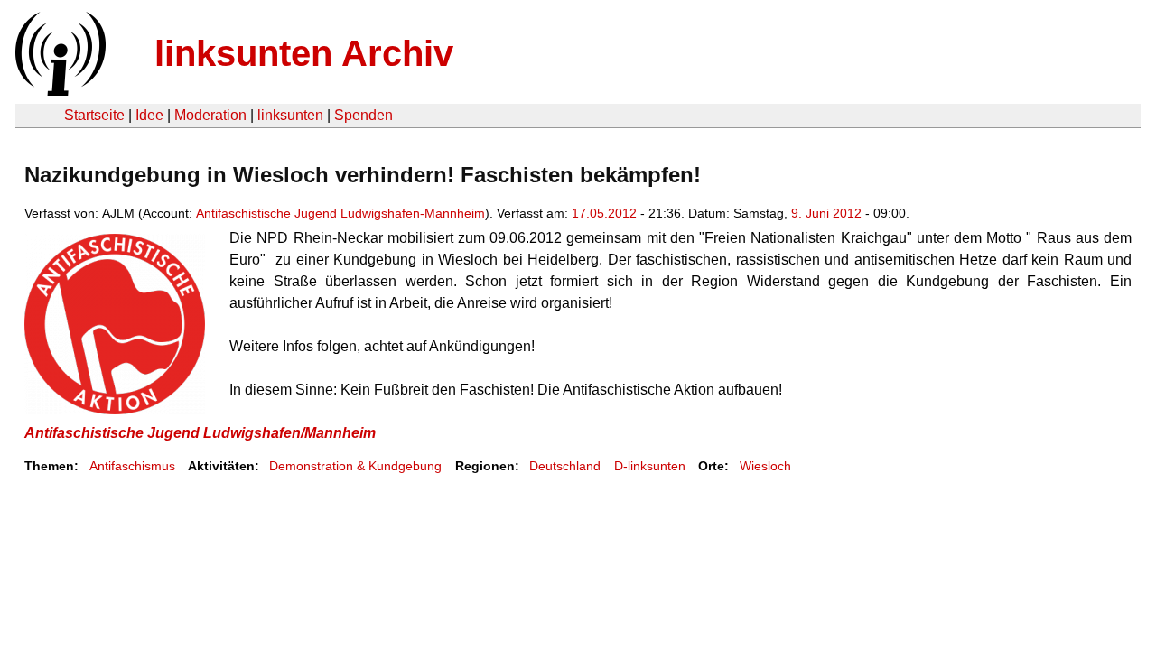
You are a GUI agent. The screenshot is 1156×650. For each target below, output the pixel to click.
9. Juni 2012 (826, 213)
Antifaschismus (132, 466)
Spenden (363, 115)
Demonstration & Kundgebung (355, 466)
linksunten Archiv (303, 53)
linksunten (290, 115)
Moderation (210, 115)
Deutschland (565, 466)
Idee (149, 115)
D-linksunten (649, 466)
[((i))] (59, 90)
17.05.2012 (604, 213)
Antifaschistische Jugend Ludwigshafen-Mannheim (340, 213)
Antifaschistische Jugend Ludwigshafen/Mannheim (200, 433)
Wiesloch (765, 466)
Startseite (94, 115)
